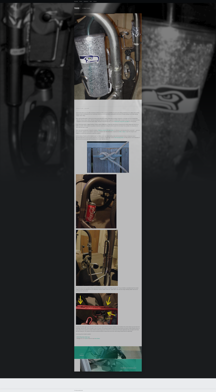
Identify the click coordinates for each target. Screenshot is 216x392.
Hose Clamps (97, 338)
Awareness (86, 1)
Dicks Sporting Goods (118, 137)
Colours (124, 131)
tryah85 (87, 108)
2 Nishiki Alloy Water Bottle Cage (83, 337)
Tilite (120, 131)
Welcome (76, 1)
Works (80, 1)
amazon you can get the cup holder (121, 121)
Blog (91, 1)
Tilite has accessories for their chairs (106, 130)
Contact (95, 1)
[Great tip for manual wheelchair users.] (108, 14)
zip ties (86, 338)
